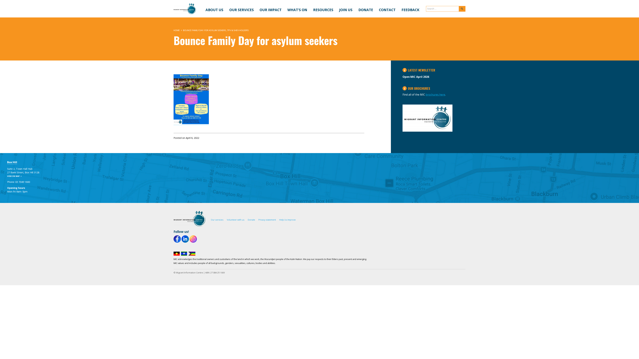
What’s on (297, 9)
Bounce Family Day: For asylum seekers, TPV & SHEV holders (216, 30)
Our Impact (271, 9)
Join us (345, 9)
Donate (365, 9)
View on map (13, 176)
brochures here (435, 94)
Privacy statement (267, 219)
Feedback (410, 9)
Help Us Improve (287, 219)
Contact (387, 9)
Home (177, 30)
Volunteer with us (235, 219)
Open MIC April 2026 (416, 77)
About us (214, 9)
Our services (241, 9)
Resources (323, 9)
